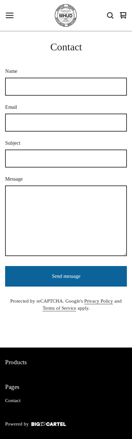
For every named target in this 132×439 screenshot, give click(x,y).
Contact (13, 400)
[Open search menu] (110, 15)
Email (11, 107)
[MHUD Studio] (66, 15)
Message (14, 179)
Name (11, 71)
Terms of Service (59, 308)
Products (16, 362)
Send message (66, 276)
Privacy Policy (98, 301)
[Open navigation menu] (9, 15)
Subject (12, 143)
